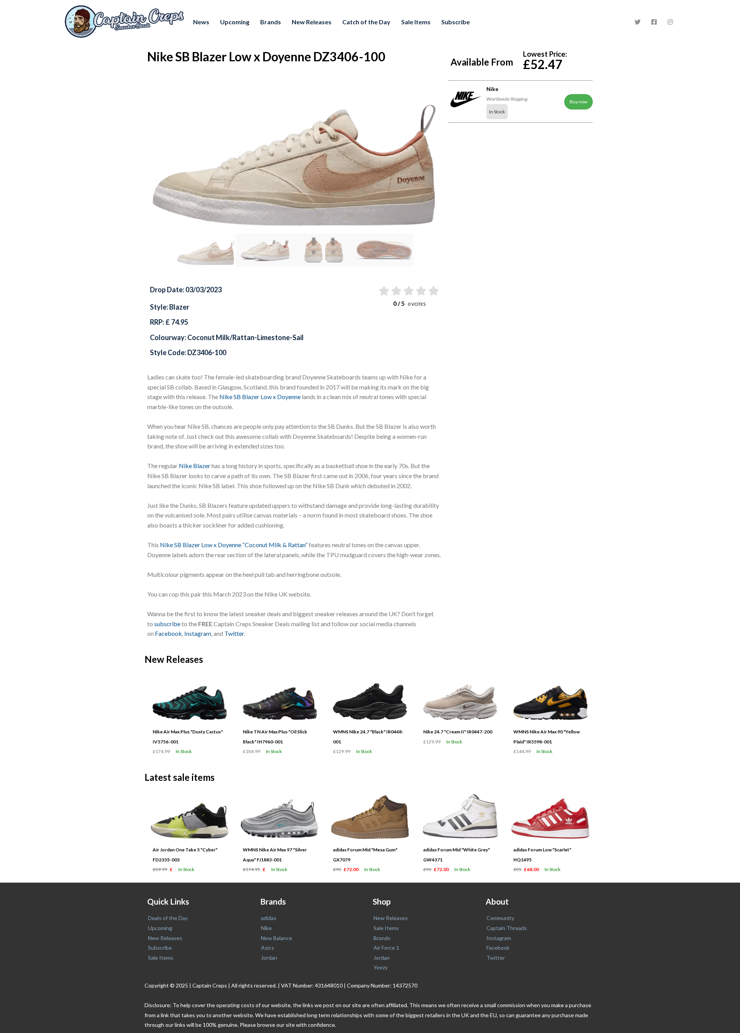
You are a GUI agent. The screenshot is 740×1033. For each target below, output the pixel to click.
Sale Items (416, 21)
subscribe (167, 623)
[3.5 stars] (420, 291)
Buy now (578, 101)
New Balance (276, 938)
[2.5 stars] (408, 291)
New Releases (311, 21)
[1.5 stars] (395, 291)
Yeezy (380, 967)
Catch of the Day (366, 21)
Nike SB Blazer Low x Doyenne (260, 396)
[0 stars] (376, 291)
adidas (268, 918)
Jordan (269, 957)
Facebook (168, 633)
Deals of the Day (168, 918)
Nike (266, 928)
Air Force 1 (386, 947)
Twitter (234, 633)
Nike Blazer (194, 465)
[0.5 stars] (383, 291)
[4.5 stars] (433, 291)
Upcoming (234, 21)
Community (500, 918)
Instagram (197, 633)
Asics (267, 947)
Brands (270, 21)
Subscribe (455, 21)
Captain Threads (506, 928)
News (201, 21)
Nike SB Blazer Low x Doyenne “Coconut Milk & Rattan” (234, 544)
